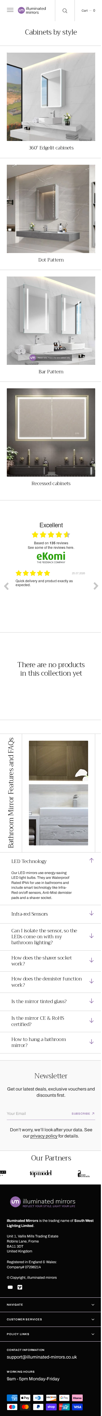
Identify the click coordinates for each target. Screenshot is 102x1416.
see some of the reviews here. (49, 530)
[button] (9, 11)
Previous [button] (5, 569)
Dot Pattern (48, 251)
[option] (51, 573)
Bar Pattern (49, 359)
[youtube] (10, 1287)
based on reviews (49, 526)
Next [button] (91, 569)
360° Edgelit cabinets (48, 144)
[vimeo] (19, 1287)
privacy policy (42, 1124)
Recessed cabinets (49, 467)
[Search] (61, 10)
